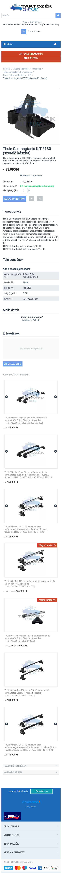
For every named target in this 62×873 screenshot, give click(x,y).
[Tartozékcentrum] (31, 7)
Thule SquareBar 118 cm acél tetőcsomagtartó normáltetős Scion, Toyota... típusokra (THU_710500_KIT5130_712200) (26, 693)
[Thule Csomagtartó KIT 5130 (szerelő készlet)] (31, 116)
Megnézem (32, 58)
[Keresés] (58, 15)
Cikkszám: (8, 181)
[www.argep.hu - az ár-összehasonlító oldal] (12, 816)
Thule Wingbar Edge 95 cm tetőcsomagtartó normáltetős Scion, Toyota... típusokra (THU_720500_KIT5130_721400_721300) (25, 420)
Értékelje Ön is (12, 364)
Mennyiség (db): (10, 190)
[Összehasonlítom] (40, 198)
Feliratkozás (41, 791)
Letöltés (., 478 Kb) (31, 320)
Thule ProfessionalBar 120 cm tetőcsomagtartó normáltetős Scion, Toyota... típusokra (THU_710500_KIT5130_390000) (27, 638)
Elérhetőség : (10, 186)
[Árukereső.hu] (31, 803)
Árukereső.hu (31, 807)
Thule (25, 282)
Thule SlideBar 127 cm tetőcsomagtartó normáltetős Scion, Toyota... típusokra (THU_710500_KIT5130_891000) (29, 584)
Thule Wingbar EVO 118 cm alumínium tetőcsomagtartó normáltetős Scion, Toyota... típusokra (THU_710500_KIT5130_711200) (26, 529)
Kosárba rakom (14, 198)
